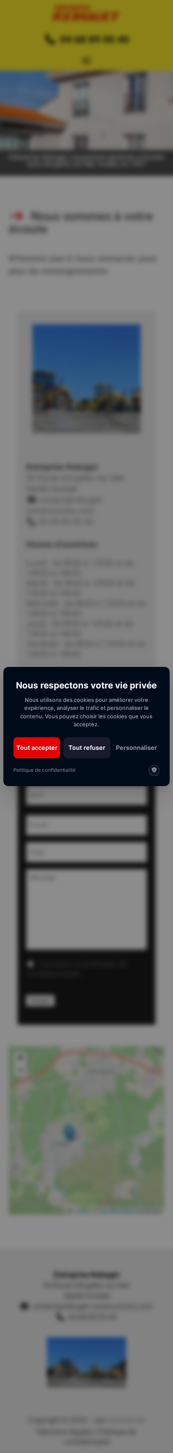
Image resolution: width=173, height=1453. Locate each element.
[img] (154, 770)
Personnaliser (136, 747)
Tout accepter (37, 747)
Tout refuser (86, 747)
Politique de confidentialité (44, 770)
